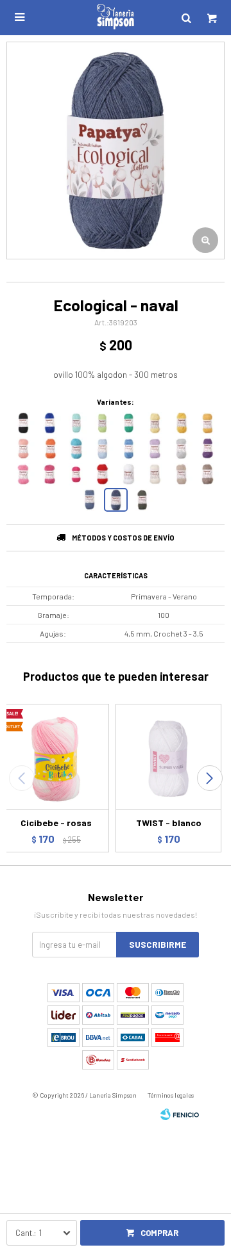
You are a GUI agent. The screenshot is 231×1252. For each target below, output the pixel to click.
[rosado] (76, 474)
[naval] (116, 500)
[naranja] (49, 448)
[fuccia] (49, 474)
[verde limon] (102, 423)
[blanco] (128, 474)
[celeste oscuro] (76, 448)
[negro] (23, 423)
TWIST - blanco (168, 822)
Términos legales (171, 1095)
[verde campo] (128, 423)
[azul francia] (49, 423)
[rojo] (102, 474)
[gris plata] (181, 448)
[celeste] (102, 448)
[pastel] (128, 448)
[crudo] (155, 474)
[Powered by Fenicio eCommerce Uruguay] (179, 1114)
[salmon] (23, 448)
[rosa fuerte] (23, 474)
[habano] (207, 474)
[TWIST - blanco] (168, 756)
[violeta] (207, 448)
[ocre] (207, 423)
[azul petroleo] (89, 500)
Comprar (159, 1233)
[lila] (155, 448)
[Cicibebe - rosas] (56, 756)
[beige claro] (181, 474)
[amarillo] (155, 423)
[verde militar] (142, 500)
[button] (209, 778)
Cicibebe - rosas (56, 822)
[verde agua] (76, 423)
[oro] (181, 423)
